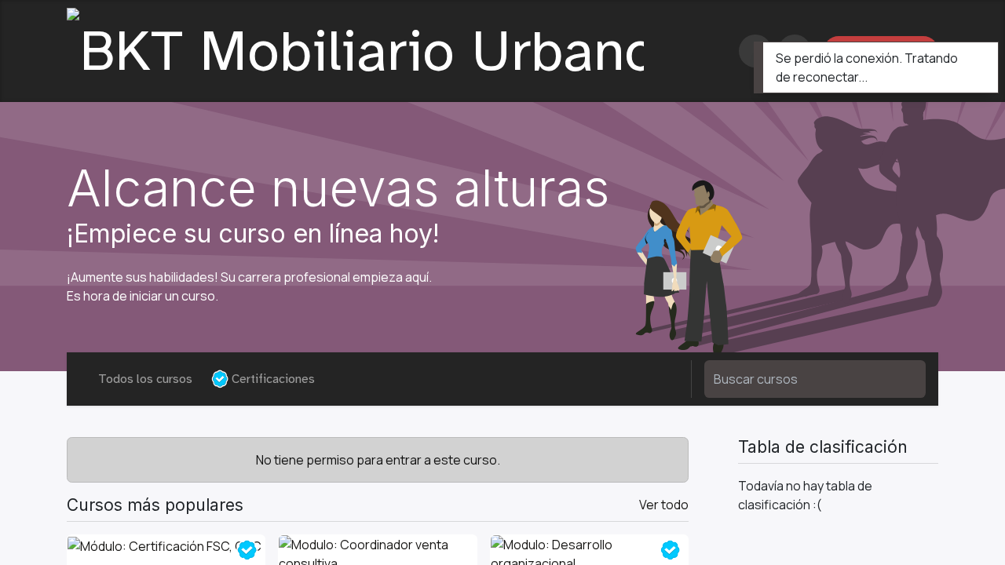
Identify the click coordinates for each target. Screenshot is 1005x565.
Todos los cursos (145, 379)
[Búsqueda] (904, 379)
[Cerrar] (976, 57)
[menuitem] (708, 51)
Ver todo (664, 504)
